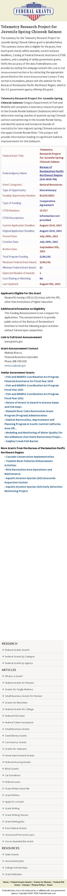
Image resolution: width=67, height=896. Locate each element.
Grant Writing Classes (16, 815)
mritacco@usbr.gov (15, 365)
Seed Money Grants (16, 735)
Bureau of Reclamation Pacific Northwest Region (52, 171)
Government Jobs (14, 861)
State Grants (12, 854)
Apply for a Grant (14, 801)
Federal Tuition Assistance (19, 722)
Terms (50, 885)
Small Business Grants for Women (23, 696)
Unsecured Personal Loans (19, 834)
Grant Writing (12, 808)
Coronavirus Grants (15, 742)
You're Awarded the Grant (19, 841)
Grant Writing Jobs (14, 821)
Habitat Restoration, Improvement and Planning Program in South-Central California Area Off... (32, 424)
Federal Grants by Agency (19, 663)
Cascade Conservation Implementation (30, 456)
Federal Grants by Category (20, 656)
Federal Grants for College (19, 709)
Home (6, 882)
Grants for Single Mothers (19, 689)
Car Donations (13, 775)
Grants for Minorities (16, 702)
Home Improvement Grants (19, 755)
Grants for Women (42, 882)
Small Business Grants (17, 729)
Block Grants (12, 768)
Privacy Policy (38, 885)
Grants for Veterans (16, 748)
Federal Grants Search (17, 649)
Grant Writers (12, 795)
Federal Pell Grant (14, 715)
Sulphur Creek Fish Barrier (22, 441)
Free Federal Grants (16, 828)
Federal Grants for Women (19, 682)
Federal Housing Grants (18, 762)
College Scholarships (16, 867)
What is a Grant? (14, 676)
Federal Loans (12, 781)
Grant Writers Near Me (17, 788)
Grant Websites (13, 874)
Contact (25, 885)
